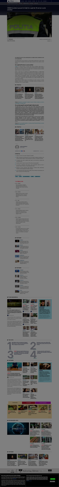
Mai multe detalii (14, 478)
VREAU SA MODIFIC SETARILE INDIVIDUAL (52, 481)
